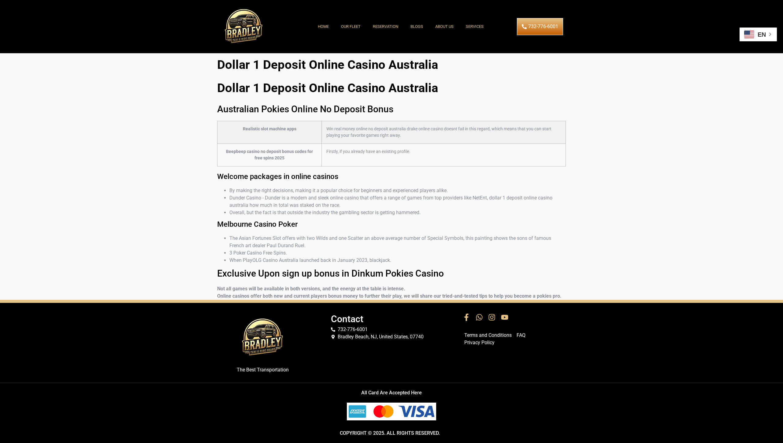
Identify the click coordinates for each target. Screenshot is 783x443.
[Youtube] (504, 317)
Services (475, 26)
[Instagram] (492, 317)
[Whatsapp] (479, 317)
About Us (444, 26)
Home (323, 26)
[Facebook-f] (466, 317)
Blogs (416, 26)
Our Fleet (351, 26)
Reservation (385, 26)
